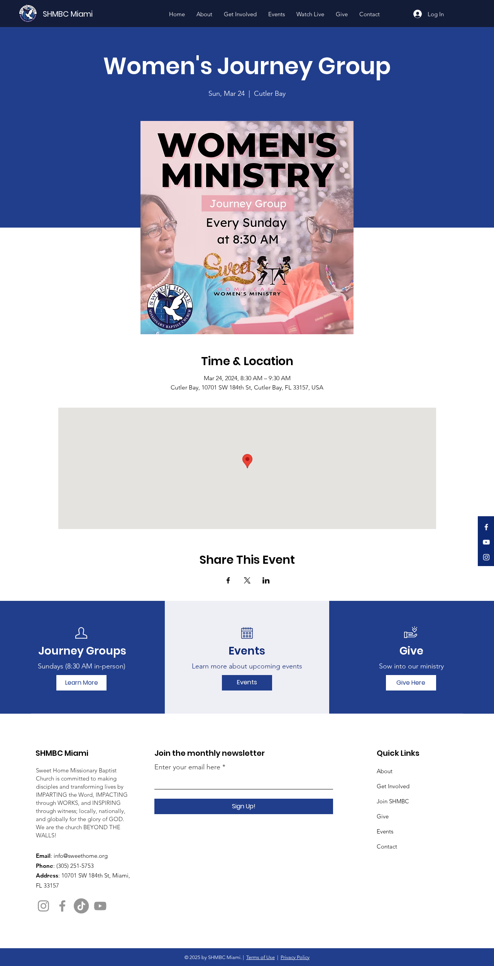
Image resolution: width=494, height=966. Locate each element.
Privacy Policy (295, 957)
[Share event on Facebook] (228, 580)
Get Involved (393, 786)
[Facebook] (486, 527)
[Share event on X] (247, 580)
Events (385, 831)
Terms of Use (260, 957)
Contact (387, 846)
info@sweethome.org (81, 855)
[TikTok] (81, 905)
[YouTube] (486, 542)
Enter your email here (187, 767)
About (384, 771)
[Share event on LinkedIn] (266, 580)
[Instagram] (486, 557)
